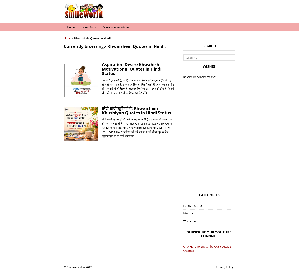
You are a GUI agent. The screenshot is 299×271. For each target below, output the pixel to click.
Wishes (188, 221)
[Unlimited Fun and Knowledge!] (84, 17)
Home (71, 27)
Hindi (186, 213)
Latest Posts (89, 27)
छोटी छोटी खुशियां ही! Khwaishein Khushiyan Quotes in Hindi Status (136, 110)
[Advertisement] (209, 138)
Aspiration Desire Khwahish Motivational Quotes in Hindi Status (131, 69)
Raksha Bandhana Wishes (200, 77)
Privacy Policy (224, 267)
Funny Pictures (193, 206)
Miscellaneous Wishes (116, 27)
